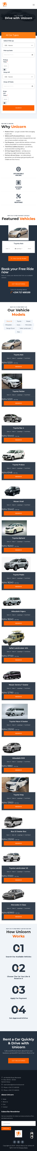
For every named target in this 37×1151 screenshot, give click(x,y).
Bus (18, 332)
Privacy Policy (23, 1148)
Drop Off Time (5, 93)
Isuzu (18, 325)
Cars (4, 1104)
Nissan (28, 321)
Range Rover (10, 328)
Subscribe (6, 1128)
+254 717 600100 (21, 292)
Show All (9, 321)
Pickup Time (5, 61)
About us (5, 1102)
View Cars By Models (19, 258)
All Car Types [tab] (12, 35)
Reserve (18, 366)
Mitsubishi (8, 325)
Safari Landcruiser (25, 328)
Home (4, 1099)
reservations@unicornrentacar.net (14, 1084)
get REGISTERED (18, 284)
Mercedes (28, 325)
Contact (5, 1107)
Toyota (19, 321)
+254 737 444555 (13, 1090)
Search (18, 108)
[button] (18, 45)
